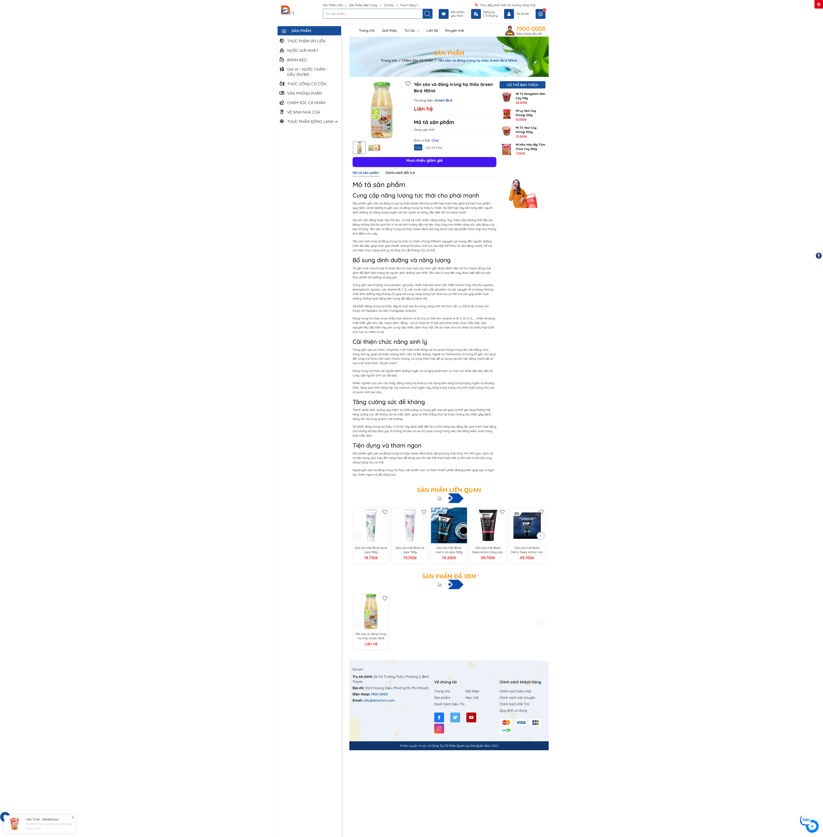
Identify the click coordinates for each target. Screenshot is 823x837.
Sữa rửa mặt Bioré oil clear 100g (410, 550)
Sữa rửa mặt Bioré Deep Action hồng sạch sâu (488, 550)
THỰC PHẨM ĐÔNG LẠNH (310, 121)
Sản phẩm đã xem (449, 576)
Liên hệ (432, 30)
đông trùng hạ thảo (416, 208)
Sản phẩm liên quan (449, 490)
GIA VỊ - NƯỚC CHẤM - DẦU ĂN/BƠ (307, 72)
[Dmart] (298, 10)
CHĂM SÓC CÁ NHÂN (306, 102)
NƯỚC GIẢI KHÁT (302, 50)
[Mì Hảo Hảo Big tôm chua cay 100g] (507, 149)
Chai (418, 148)
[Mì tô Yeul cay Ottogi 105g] (507, 131)
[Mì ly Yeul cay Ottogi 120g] (507, 114)
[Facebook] (439, 717)
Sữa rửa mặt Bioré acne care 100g (371, 550)
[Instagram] (439, 729)
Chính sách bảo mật (515, 691)
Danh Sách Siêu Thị (449, 704)
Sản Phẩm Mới (333, 5)
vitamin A (448, 318)
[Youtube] (471, 717)
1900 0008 (531, 29)
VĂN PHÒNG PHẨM (304, 93)
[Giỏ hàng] (540, 14)
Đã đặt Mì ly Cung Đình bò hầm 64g (49, 824)
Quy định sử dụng (513, 710)
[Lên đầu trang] (818, 812)
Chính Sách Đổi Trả (514, 704)
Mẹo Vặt (472, 697)
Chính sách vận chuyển (517, 697)
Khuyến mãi (454, 30)
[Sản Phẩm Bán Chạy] (522, 186)
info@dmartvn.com (379, 700)
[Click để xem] (382, 110)
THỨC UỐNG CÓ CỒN (306, 83)
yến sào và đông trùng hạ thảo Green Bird (396, 203)
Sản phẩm (442, 697)
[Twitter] (455, 717)
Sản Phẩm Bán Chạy (363, 5)
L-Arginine (392, 350)
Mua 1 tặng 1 (409, 5)
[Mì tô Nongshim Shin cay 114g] (507, 97)
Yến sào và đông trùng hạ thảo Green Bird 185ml (370, 636)
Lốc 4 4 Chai (434, 148)
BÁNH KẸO (297, 59)
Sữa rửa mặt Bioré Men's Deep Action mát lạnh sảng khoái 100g (527, 550)
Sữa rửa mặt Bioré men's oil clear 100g (449, 550)
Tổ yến (357, 268)
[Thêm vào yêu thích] (408, 83)
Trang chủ (367, 30)
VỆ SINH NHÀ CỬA (303, 112)
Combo (389, 5)
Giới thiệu (389, 30)
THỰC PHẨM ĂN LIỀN (306, 41)
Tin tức (410, 30)
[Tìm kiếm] (428, 14)
